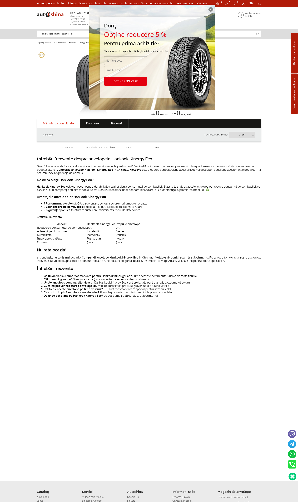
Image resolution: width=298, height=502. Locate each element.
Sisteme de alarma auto (157, 3)
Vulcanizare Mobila (93, 497)
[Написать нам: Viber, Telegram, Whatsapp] (292, 476)
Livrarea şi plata (181, 497)
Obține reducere (125, 81)
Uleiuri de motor (79, 3)
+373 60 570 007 (82, 18)
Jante (60, 3)
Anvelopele (44, 3)
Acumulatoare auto (107, 3)
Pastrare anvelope (294, 53)
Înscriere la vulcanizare (294, 94)
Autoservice (185, 3)
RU (259, 3)
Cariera (202, 3)
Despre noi (133, 497)
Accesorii (131, 3)
